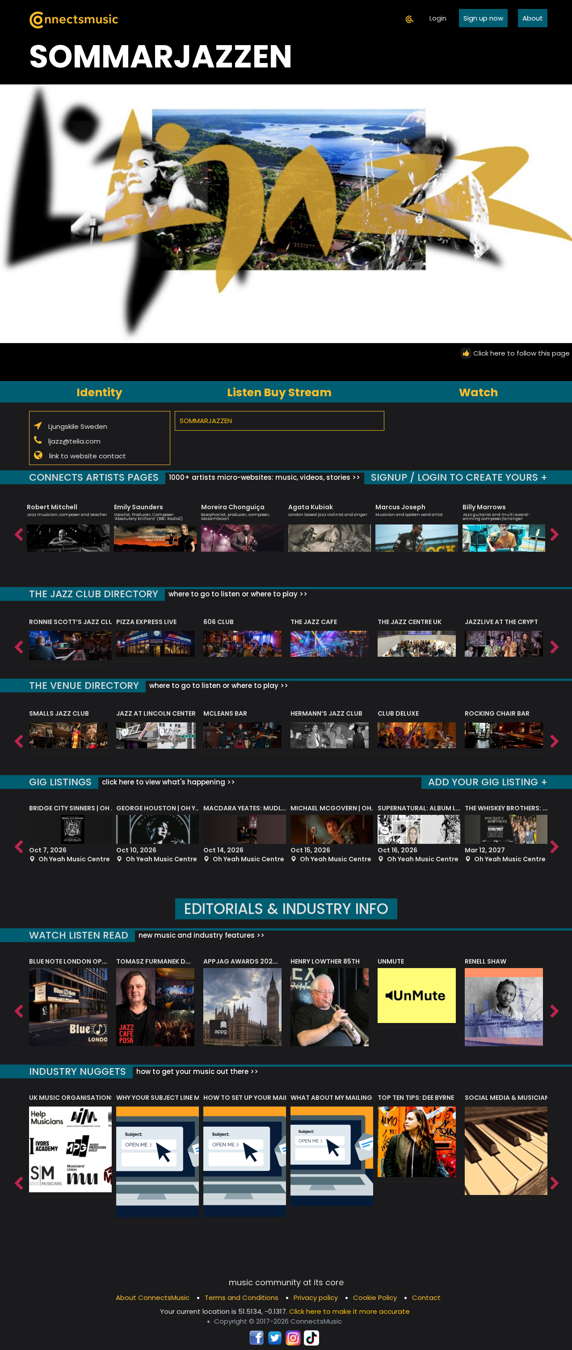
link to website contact (87, 455)
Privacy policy (316, 1297)
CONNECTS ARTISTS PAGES (94, 477)
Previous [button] (17, 532)
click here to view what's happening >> (167, 782)
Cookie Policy (375, 1297)
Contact (426, 1297)
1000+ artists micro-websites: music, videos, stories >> (263, 477)
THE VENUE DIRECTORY (84, 685)
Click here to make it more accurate (349, 1311)
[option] (68, 523)
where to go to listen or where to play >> (237, 594)
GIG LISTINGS (60, 782)
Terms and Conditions (241, 1297)
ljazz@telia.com (74, 440)
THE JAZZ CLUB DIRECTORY (93, 594)
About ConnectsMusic (152, 1297)
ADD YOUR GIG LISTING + (487, 782)
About (532, 18)
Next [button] (554, 532)
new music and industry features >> (201, 935)
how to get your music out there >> (196, 1071)
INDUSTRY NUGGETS (77, 1071)
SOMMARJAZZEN (206, 420)
